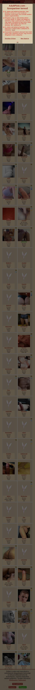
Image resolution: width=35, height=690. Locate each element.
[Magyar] (17, 42)
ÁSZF (13, 30)
